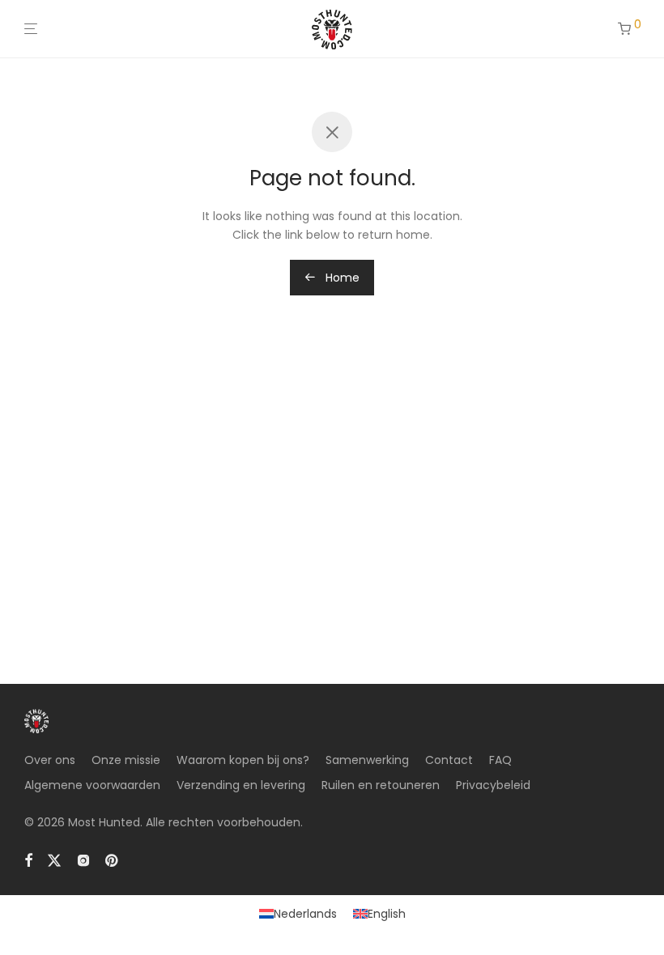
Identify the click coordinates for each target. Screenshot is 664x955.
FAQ (500, 760)
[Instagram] (83, 859)
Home (341, 278)
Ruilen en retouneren (380, 785)
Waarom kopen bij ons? (243, 760)
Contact (449, 760)
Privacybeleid (493, 785)
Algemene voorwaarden (92, 785)
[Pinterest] (112, 859)
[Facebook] (28, 859)
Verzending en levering (241, 785)
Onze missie (126, 760)
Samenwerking (367, 760)
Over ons (49, 760)
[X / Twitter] (54, 859)
